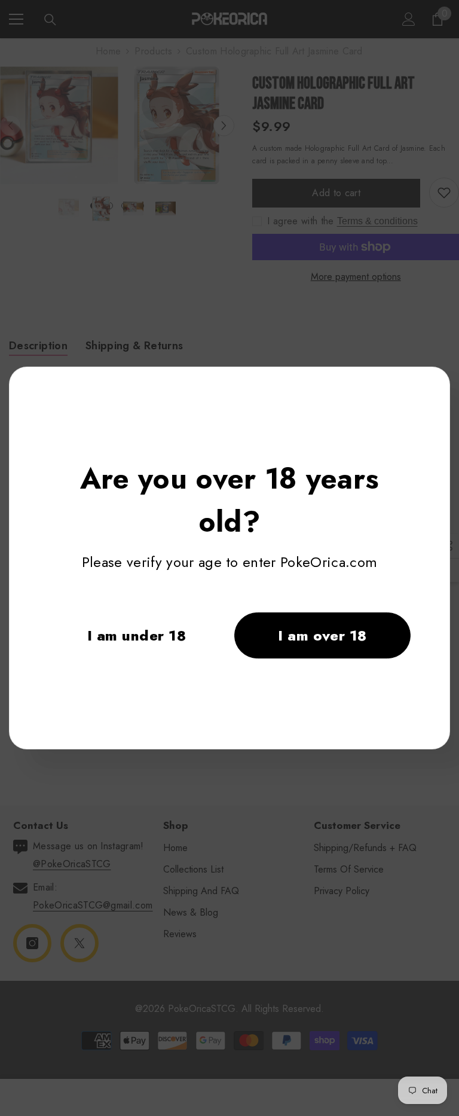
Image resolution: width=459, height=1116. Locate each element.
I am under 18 (136, 635)
